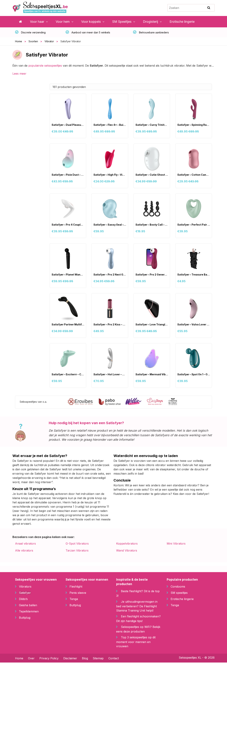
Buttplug (24, 617)
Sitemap (98, 658)
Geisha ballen (28, 605)
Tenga (74, 599)
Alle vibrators (24, 550)
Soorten (33, 41)
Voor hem (63, 21)
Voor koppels (91, 21)
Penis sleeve (78, 592)
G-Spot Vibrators (77, 543)
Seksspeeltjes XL (190, 657)
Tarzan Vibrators (77, 550)
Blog (85, 658)
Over (31, 658)
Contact (113, 658)
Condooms (178, 586)
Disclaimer (70, 658)
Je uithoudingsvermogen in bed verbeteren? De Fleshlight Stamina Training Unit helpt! (136, 606)
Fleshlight (76, 586)
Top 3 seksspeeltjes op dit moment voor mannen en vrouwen (136, 642)
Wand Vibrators (126, 550)
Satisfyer (25, 592)
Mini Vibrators (176, 543)
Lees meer (19, 73)
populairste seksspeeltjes (45, 65)
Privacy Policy (49, 658)
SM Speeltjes (121, 21)
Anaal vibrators (25, 543)
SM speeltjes (179, 592)
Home (18, 41)
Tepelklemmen (29, 611)
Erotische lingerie (182, 21)
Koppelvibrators (127, 543)
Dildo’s (23, 599)
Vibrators (25, 586)
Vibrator (49, 41)
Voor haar (37, 21)
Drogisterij (150, 21)
